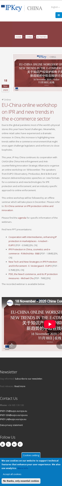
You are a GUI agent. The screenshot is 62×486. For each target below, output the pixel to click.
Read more (19, 386)
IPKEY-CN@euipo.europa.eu (13, 411)
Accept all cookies (12, 474)
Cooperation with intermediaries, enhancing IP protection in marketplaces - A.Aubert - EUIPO (33, 241)
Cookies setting (31, 455)
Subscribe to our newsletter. (29, 378)
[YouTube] (2, 444)
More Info (22, 468)
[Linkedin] (14, 444)
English (54, 7)
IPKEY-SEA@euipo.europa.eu (14, 415)
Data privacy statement (11, 425)
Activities (42, 36)
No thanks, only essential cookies (21, 481)
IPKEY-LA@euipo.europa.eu (13, 419)
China (29, 36)
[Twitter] (8, 444)
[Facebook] (20, 444)
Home (18, 36)
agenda (22, 217)
